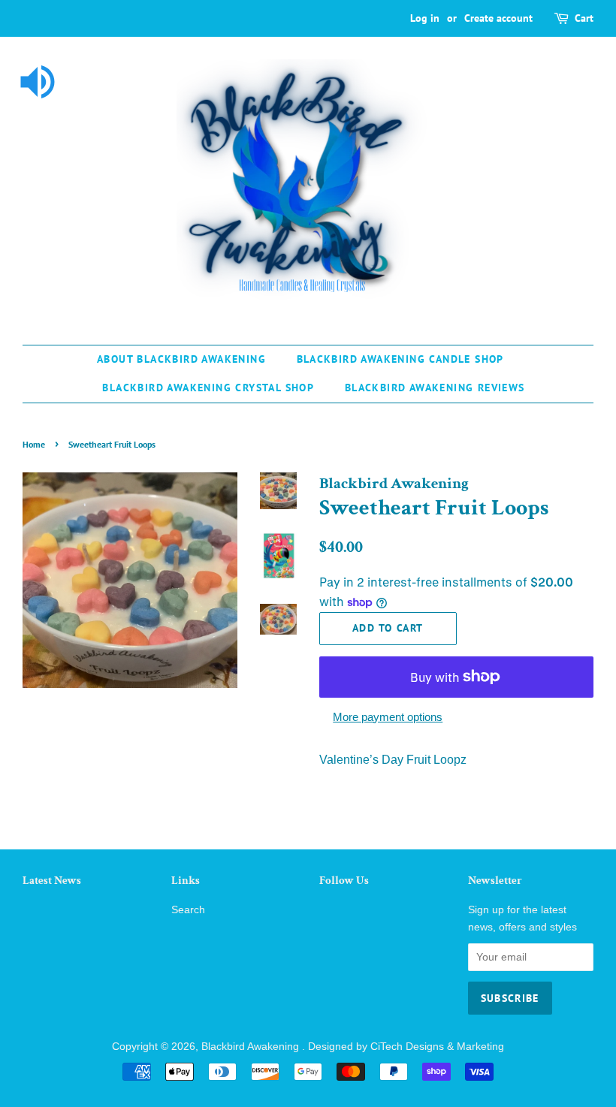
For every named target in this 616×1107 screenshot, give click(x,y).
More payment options (387, 716)
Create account (498, 18)
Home (34, 444)
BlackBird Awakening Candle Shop (400, 359)
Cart (584, 18)
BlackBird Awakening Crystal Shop (208, 387)
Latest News (52, 880)
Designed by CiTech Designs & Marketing (406, 1046)
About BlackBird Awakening (181, 359)
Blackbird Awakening (251, 1046)
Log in (424, 18)
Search (188, 909)
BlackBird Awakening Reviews (435, 387)
